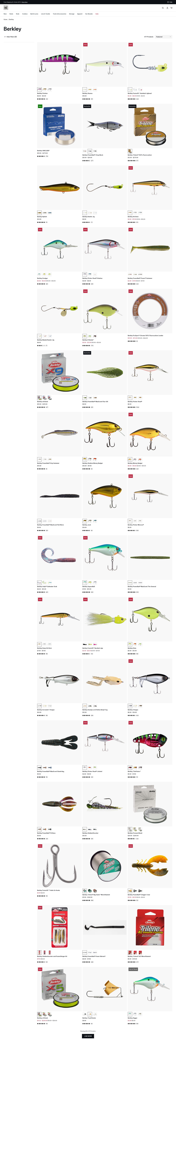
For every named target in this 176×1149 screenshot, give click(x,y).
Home (5, 19)
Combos (24, 14)
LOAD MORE (88, 1036)
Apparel (79, 14)
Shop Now (62, 2)
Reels (11, 14)
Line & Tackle (45, 14)
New (5, 14)
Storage (71, 14)
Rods (17, 14)
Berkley (11, 19)
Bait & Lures (34, 14)
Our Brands (89, 14)
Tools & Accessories (59, 14)
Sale (97, 14)
